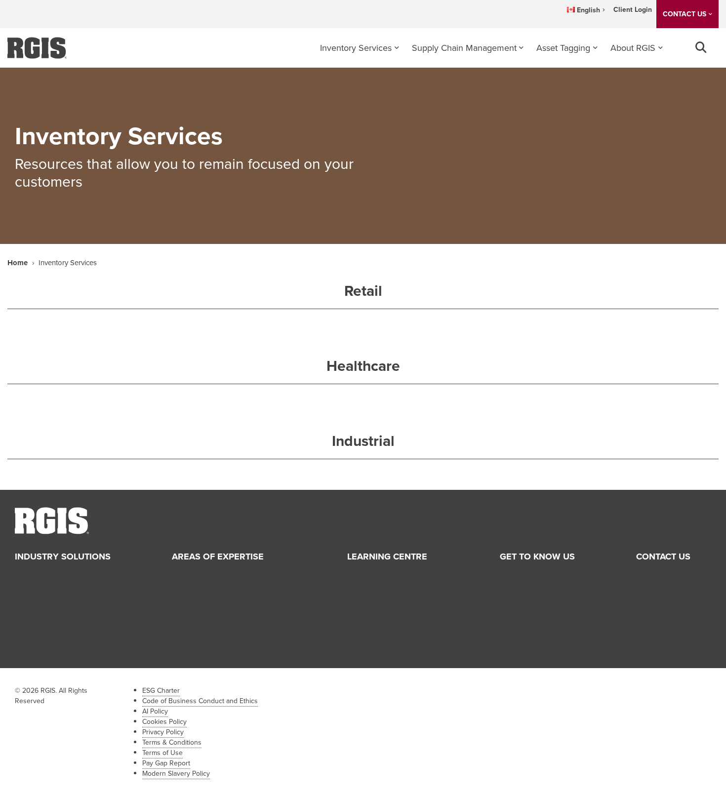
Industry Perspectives (397, 603)
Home (17, 262)
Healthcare (45, 590)
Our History (531, 603)
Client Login (632, 9)
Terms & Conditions (172, 742)
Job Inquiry (666, 590)
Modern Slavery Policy (176, 773)
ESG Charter (161, 690)
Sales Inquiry (669, 577)
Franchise (527, 643)
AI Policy (155, 711)
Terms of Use (162, 753)
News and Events (389, 577)
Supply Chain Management (464, 47)
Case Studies (381, 617)
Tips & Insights (384, 590)
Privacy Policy (163, 732)
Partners (525, 630)
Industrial (41, 603)
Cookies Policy (164, 721)
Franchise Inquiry (678, 603)
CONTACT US (684, 14)
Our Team (528, 590)
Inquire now (594, 138)
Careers (524, 617)
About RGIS (632, 47)
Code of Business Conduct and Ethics (200, 701)
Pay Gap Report (166, 763)
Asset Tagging (563, 47)
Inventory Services (356, 47)
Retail (34, 577)
